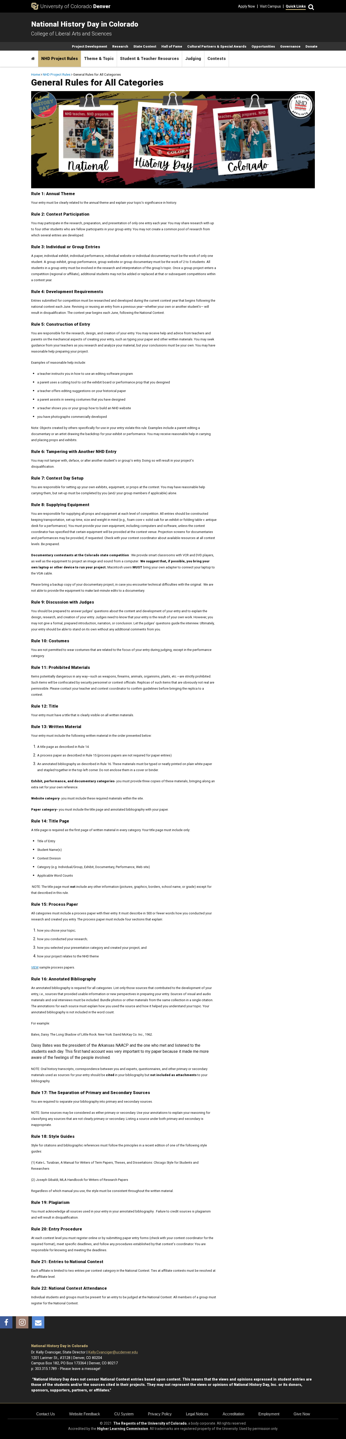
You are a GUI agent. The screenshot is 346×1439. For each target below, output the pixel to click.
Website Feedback (84, 1414)
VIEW (35, 967)
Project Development (89, 46)
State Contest (144, 46)
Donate (311, 46)
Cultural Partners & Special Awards (216, 46)
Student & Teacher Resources (149, 58)
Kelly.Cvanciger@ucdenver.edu (113, 1352)
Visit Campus (270, 6)
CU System (124, 1414)
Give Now (302, 1414)
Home (35, 74)
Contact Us (45, 1414)
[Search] (310, 6)
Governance (290, 46)
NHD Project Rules (59, 58)
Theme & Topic (99, 58)
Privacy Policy (160, 1414)
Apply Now (246, 6)
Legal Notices (197, 1414)
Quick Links (296, 6)
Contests (216, 58)
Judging (193, 58)
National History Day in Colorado (59, 1346)
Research (120, 46)
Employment (268, 1414)
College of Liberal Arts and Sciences (71, 34)
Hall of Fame (171, 46)
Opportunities (263, 46)
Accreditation (233, 1414)
